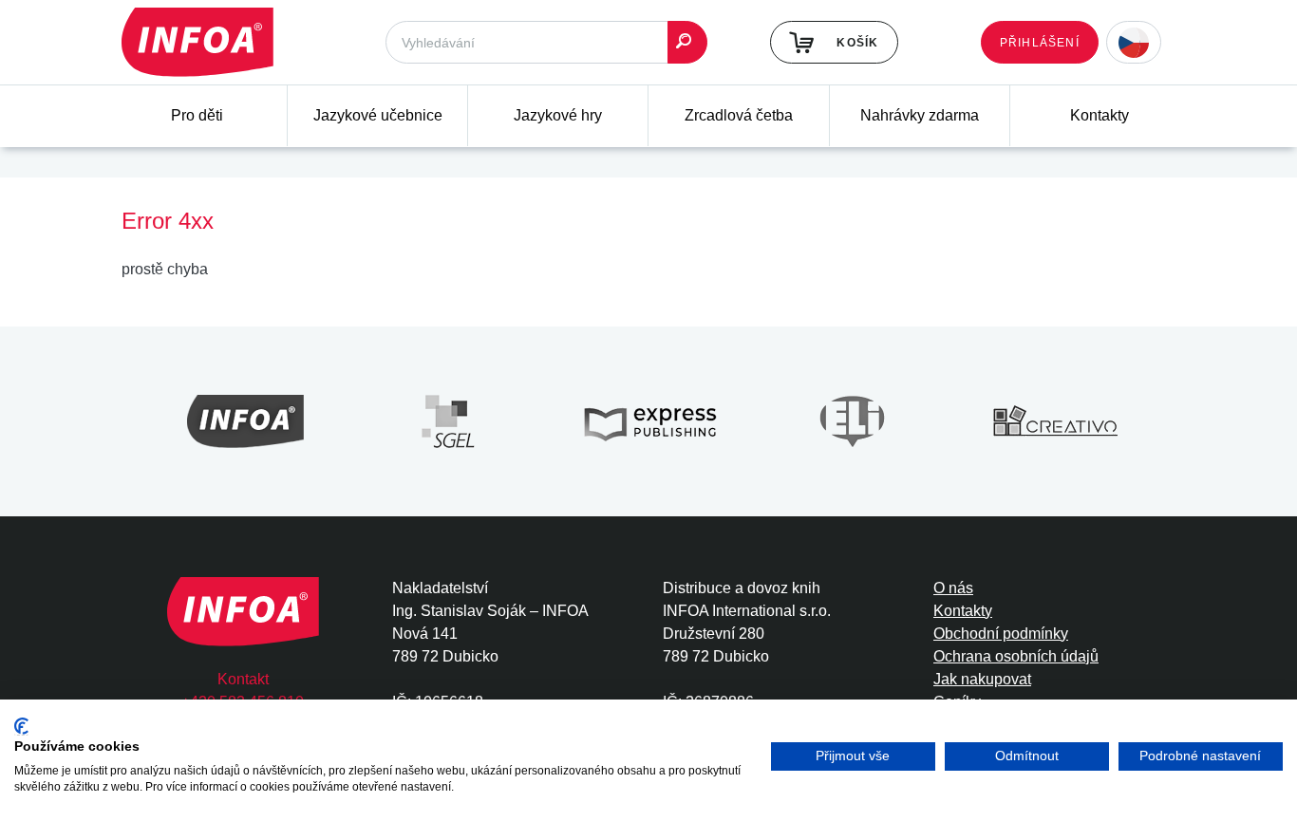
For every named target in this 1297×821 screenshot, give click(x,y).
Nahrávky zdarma (919, 115)
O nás (953, 588)
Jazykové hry (558, 115)
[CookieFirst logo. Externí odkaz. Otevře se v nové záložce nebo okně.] (21, 727)
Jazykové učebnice (377, 115)
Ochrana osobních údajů (1016, 656)
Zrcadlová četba (739, 115)
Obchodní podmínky (1000, 633)
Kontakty (1099, 115)
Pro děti (197, 115)
